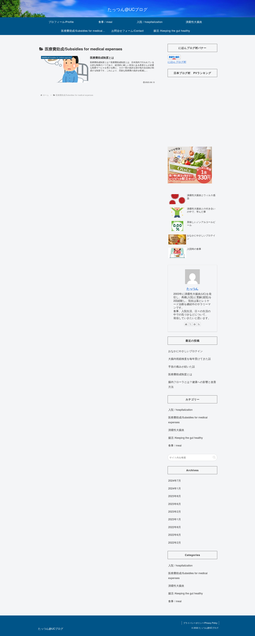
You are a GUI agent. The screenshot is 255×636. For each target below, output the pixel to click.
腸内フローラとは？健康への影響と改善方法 (192, 384)
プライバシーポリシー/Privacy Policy (200, 622)
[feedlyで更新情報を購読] (194, 324)
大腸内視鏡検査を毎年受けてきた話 (189, 359)
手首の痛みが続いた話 (181, 366)
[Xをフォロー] (190, 324)
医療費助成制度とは (180, 374)
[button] (214, 457)
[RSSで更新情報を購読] (199, 324)
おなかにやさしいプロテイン (185, 351)
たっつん (192, 289)
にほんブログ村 (177, 62)
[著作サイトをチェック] (186, 324)
